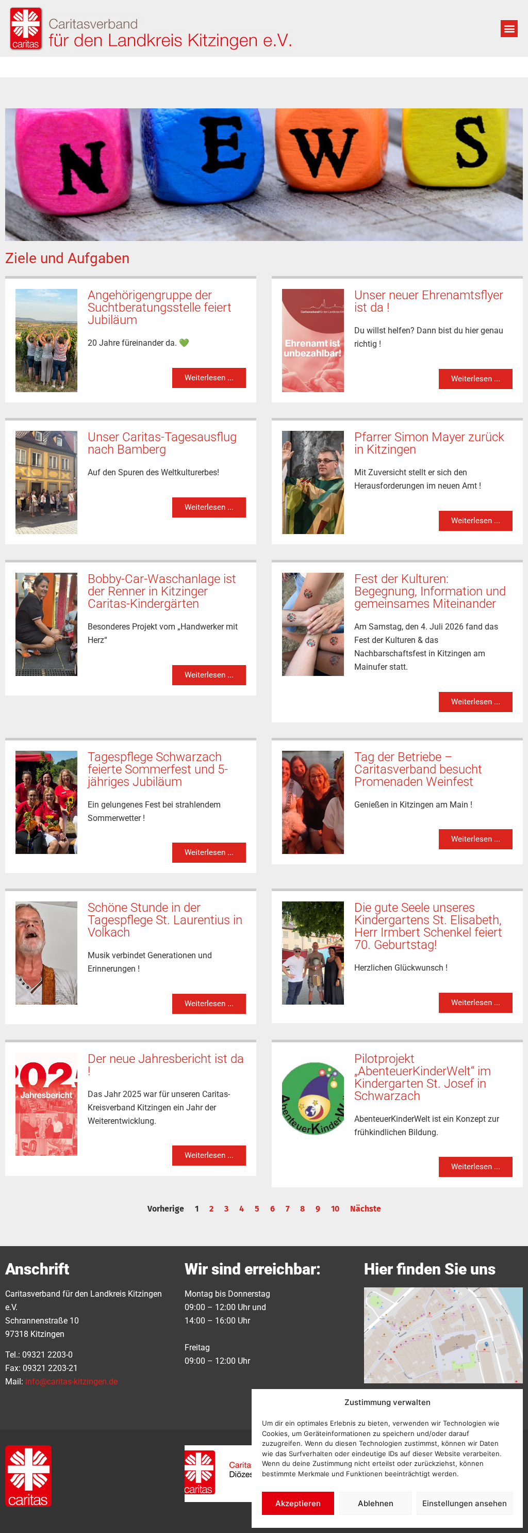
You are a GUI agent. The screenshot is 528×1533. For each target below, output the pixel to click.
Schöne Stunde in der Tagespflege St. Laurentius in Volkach (165, 920)
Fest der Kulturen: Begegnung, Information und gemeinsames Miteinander (430, 591)
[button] (509, 28)
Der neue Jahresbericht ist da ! (166, 1065)
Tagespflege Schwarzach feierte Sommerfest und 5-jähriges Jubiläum (158, 769)
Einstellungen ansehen (464, 1503)
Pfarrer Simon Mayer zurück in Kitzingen (429, 443)
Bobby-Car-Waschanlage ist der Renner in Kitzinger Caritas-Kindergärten (162, 591)
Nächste (365, 1209)
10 (335, 1209)
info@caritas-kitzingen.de (71, 1381)
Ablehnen (375, 1503)
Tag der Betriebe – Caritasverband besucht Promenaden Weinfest (418, 769)
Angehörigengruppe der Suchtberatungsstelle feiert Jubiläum (160, 307)
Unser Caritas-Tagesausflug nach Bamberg (162, 443)
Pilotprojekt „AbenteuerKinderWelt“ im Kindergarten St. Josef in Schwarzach (422, 1077)
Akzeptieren (298, 1503)
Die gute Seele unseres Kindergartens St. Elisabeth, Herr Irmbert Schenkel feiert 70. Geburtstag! (428, 926)
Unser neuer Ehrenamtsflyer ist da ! (428, 301)
